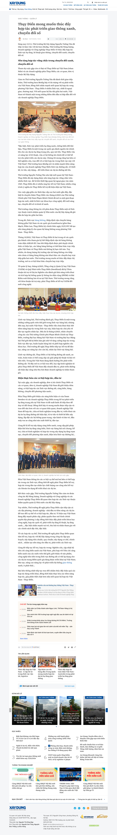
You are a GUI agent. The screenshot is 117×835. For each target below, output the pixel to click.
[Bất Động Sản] (87, 817)
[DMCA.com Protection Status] (94, 825)
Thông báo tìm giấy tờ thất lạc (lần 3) (90, 799)
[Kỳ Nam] (19, 39)
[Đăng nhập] (92, 2)
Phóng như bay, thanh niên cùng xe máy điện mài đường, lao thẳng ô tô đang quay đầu (60, 748)
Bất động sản (78, 5)
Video (95, 9)
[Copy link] (75, 647)
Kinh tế (34, 9)
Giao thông (28, 9)
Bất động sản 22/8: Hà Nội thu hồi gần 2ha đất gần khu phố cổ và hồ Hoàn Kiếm (23, 719)
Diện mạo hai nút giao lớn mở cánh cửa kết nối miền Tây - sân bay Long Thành (49, 627)
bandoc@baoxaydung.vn (56, 824)
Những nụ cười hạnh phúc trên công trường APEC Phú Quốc (59, 738)
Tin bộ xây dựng (103, 5)
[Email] (72, 647)
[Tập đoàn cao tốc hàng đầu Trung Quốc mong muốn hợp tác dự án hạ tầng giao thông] (47, 661)
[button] (56, 726)
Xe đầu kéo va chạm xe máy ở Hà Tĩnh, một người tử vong (94, 720)
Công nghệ (78, 9)
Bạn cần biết (17, 799)
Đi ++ (91, 9)
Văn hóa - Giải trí (62, 9)
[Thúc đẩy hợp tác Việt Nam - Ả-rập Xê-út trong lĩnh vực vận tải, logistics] (27, 661)
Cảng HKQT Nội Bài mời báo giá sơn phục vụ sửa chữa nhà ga (22, 785)
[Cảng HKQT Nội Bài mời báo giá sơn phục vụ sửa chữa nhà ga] (23, 774)
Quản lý (33, 19)
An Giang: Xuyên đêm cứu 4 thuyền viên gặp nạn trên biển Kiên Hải (92, 738)
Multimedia (101, 9)
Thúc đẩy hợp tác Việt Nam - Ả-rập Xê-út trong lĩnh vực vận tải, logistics (27, 672)
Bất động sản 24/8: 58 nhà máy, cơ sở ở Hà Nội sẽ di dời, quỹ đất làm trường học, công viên (70, 718)
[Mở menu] (107, 9)
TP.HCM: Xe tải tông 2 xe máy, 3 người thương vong (47, 720)
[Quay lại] (19, 647)
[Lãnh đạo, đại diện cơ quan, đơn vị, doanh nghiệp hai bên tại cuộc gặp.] (47, 455)
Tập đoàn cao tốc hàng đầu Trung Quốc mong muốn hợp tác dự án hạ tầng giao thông (47, 673)
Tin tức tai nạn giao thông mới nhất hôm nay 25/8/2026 (28, 757)
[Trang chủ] (10, 9)
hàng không (40, 220)
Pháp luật (41, 9)
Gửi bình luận (69, 686)
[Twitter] (68, 647)
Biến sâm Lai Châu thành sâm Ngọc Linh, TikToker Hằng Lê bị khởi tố (49, 609)
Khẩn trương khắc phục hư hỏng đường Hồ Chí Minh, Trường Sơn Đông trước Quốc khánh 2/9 (49, 621)
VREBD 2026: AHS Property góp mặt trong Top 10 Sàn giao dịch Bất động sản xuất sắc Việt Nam (69, 788)
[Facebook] (65, 647)
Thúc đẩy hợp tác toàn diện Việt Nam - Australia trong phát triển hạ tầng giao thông (66, 673)
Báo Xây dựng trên (26, 647)
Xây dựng (20, 9)
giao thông (67, 562)
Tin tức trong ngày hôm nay (37, 604)
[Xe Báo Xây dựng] (102, 816)
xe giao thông (67, 5)
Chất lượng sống (50, 9)
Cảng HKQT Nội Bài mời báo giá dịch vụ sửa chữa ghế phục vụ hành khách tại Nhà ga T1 (93, 786)
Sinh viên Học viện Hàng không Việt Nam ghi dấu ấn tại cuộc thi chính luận (50, 799)
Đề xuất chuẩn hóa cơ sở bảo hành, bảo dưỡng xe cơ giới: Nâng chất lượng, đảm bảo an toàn (92, 747)
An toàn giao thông (90, 5)
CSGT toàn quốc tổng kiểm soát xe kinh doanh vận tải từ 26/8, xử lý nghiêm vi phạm (60, 757)
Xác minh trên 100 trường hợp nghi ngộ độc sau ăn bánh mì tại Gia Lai (50, 615)
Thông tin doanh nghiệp (22, 765)
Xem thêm (24, 639)
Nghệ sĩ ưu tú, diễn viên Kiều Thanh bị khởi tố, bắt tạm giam (28, 748)
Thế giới (85, 9)
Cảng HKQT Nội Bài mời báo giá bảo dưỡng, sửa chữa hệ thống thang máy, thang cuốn (46, 786)
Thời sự (14, 9)
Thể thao (71, 9)
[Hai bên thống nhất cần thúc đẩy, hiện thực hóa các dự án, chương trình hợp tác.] (32, 299)
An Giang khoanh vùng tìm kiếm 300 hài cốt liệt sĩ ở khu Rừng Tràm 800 (91, 757)
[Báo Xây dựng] (17, 3)
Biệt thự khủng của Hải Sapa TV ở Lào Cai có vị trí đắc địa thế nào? (27, 738)
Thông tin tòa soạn (99, 808)
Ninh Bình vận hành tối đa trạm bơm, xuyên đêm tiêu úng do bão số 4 (49, 633)
